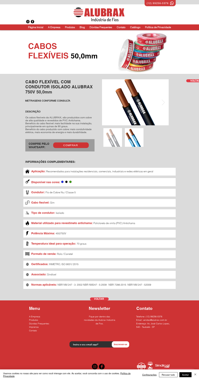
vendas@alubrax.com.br (155, 320)
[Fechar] (195, 375)
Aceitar (185, 374)
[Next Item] (163, 102)
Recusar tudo (168, 374)
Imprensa (34, 327)
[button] (70, 27)
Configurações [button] (149, 374)
